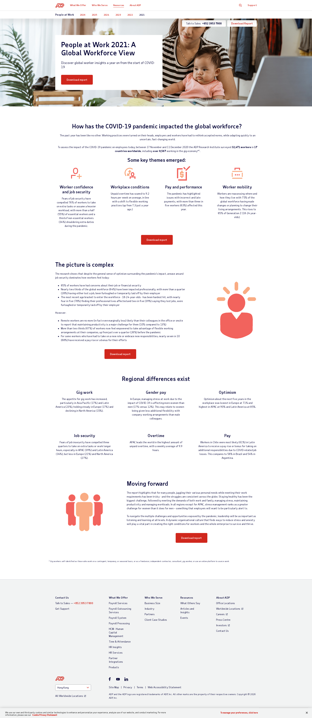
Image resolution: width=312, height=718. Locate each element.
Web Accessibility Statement (164, 687)
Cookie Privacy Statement (44, 715)
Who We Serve (99, 5)
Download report (77, 79)
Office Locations (225, 603)
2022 (130, 14)
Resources (118, 5)
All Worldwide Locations (69, 695)
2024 (106, 14)
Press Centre (223, 619)
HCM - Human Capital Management (116, 632)
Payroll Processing (119, 623)
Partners (150, 614)
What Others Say (190, 603)
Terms (140, 687)
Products (114, 667)
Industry (149, 608)
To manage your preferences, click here (239, 712)
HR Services (116, 652)
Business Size (152, 603)
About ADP (135, 5)
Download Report (242, 23)
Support (252, 5)
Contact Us (62, 597)
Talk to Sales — (74, 603)
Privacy (128, 687)
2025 (94, 14)
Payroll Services (118, 603)
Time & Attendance (120, 641)
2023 (118, 14)
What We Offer (78, 5)
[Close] (306, 712)
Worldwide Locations (228, 608)
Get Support (62, 608)
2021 (142, 14)
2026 (82, 14)
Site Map (114, 687)
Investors (221, 625)
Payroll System (117, 617)
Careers (220, 614)
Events (184, 617)
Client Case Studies (156, 619)
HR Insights (115, 647)
